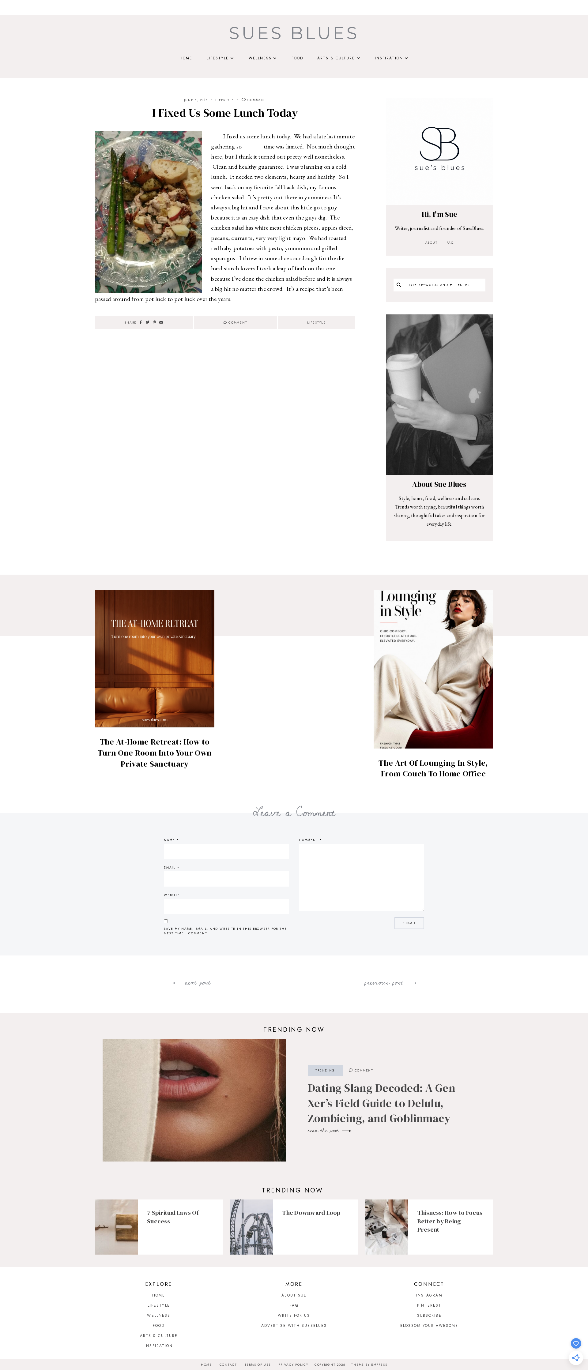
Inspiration (389, 58)
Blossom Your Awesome (429, 1325)
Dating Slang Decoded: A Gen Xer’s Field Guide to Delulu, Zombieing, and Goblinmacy (381, 1103)
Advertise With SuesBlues (294, 1325)
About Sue (294, 1295)
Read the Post (324, 1130)
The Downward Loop (311, 1212)
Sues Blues (294, 33)
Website (172, 895)
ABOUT (431, 242)
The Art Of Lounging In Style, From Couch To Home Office (433, 768)
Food (297, 58)
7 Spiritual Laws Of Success (173, 1216)
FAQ (450, 242)
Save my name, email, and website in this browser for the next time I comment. (225, 931)
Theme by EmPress (369, 1364)
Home (185, 58)
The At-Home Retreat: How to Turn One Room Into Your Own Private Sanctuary (155, 752)
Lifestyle (218, 58)
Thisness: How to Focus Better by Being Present (450, 1221)
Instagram (429, 1295)
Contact (228, 1364)
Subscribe (429, 1315)
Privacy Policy (293, 1364)
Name (171, 840)
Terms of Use (258, 1364)
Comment (256, 100)
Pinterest (429, 1305)
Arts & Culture (336, 58)
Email (171, 867)
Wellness (260, 58)
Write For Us (294, 1315)
